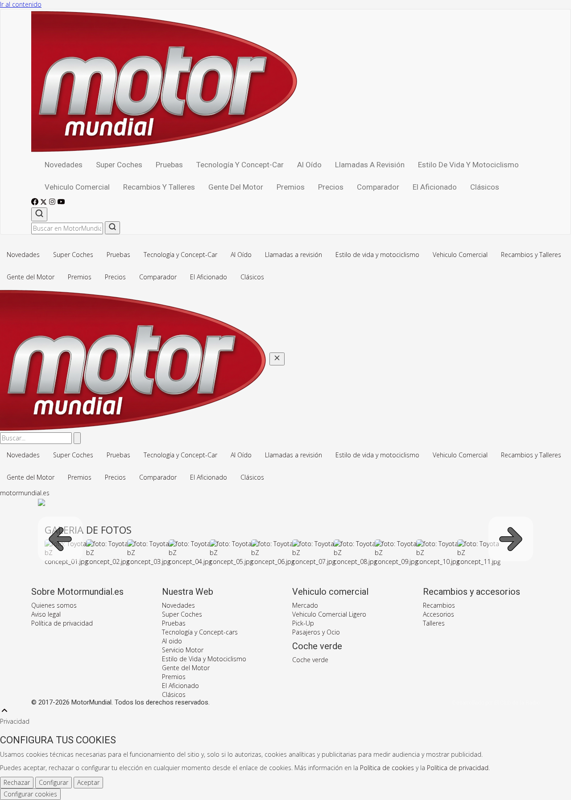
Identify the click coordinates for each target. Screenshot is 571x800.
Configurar (53, 782)
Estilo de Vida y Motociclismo (204, 659)
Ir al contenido (20, 4)
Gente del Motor (235, 186)
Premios (291, 186)
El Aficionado (435, 186)
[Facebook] (35, 203)
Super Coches (119, 164)
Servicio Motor (182, 650)
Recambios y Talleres (159, 186)
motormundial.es (25, 493)
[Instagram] (53, 203)
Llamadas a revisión (370, 164)
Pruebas (169, 164)
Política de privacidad (62, 623)
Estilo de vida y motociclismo (468, 164)
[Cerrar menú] (277, 358)
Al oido (172, 641)
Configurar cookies (30, 794)
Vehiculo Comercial (77, 186)
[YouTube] (61, 203)
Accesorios (438, 614)
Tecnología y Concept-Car (240, 164)
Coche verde (310, 659)
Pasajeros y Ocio (316, 632)
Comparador (378, 186)
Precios (330, 186)
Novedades (64, 164)
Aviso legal (46, 614)
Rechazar (17, 782)
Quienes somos (54, 605)
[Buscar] (39, 214)
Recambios (439, 605)
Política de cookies (387, 767)
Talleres (434, 623)
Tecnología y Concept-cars (200, 632)
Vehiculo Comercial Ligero (329, 614)
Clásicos (484, 186)
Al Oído (309, 164)
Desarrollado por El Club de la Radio (496, 703)
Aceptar (88, 782)
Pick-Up (303, 623)
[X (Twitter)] (44, 203)
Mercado (305, 605)
